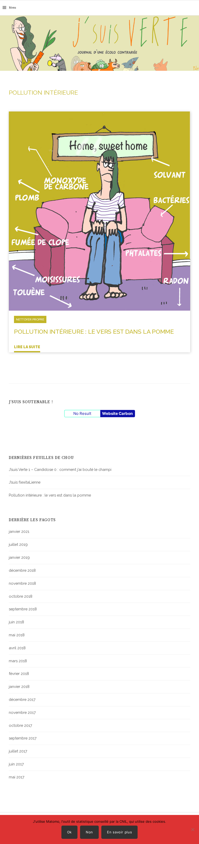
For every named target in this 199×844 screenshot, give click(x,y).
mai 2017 (16, 777)
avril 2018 (17, 648)
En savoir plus (119, 832)
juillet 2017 (18, 751)
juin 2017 (16, 764)
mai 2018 (17, 635)
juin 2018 (16, 622)
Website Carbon (117, 413)
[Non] (192, 829)
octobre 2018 (20, 596)
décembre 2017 (22, 699)
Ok (69, 832)
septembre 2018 (23, 609)
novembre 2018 (22, 583)
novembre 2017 (22, 712)
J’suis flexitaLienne (24, 482)
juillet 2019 (18, 544)
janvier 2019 (19, 557)
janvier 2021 (19, 531)
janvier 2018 (19, 686)
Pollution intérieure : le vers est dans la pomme (94, 331)
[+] (99, 210)
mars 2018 (18, 661)
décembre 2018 (22, 570)
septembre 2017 (23, 738)
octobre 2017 (20, 725)
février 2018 (19, 673)
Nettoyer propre (30, 319)
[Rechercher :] (194, 7)
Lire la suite (27, 347)
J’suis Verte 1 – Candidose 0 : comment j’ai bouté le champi (60, 469)
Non (89, 832)
